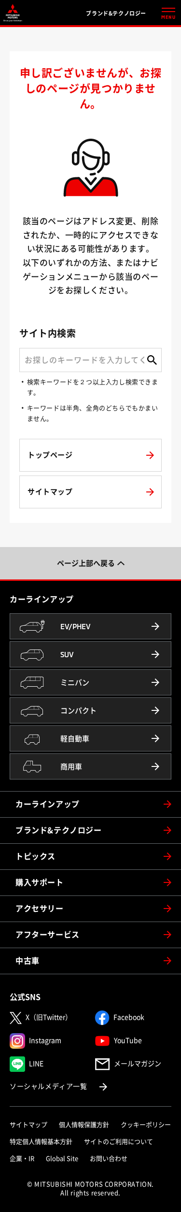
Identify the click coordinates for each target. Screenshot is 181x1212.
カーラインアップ (47, 804)
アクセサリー (39, 908)
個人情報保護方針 (84, 1125)
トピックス (35, 856)
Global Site (62, 1158)
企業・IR (22, 1158)
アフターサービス (47, 934)
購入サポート (39, 882)
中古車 (27, 961)
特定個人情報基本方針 (41, 1142)
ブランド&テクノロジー (58, 830)
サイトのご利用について (118, 1142)
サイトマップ (28, 1125)
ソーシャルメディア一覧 (59, 1086)
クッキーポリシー (146, 1125)
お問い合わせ (108, 1158)
